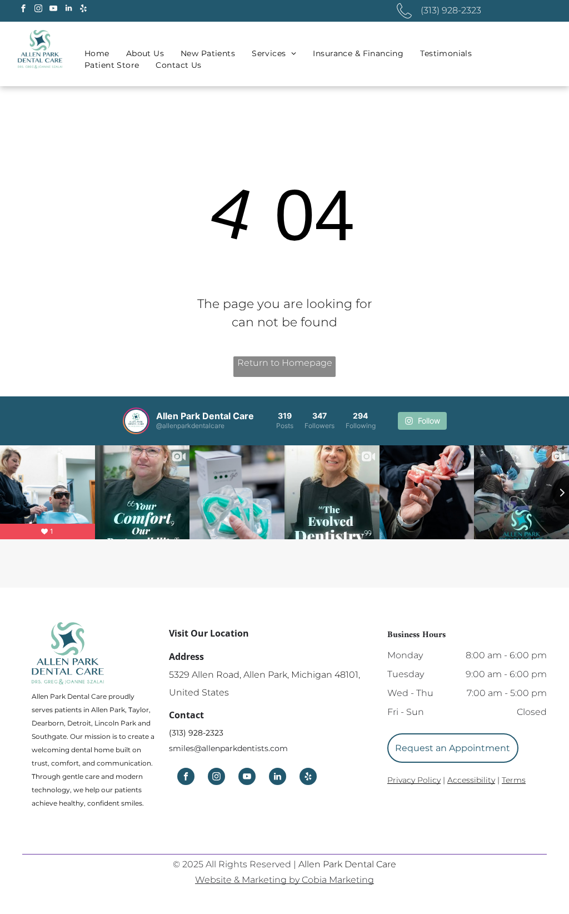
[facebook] (23, 10)
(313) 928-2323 (196, 733)
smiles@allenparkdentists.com (228, 748)
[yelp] (83, 10)
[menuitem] (97, 53)
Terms (514, 780)
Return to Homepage (284, 362)
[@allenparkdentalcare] (136, 421)
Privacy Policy (414, 780)
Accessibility (471, 780)
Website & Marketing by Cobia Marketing (284, 880)
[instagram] (38, 10)
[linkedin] (68, 10)
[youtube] (53, 10)
